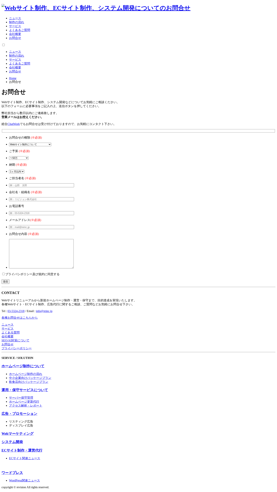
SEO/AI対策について (15, 340)
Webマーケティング (18, 434)
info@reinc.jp (44, 311)
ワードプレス (12, 473)
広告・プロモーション (19, 414)
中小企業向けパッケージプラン (30, 377)
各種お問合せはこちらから (20, 317)
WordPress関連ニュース (24, 480)
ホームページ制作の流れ (25, 373)
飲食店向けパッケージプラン (28, 381)
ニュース (15, 18)
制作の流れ (16, 22)
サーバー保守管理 (21, 397)
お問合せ (15, 38)
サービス (15, 26)
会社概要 (15, 34)
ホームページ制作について (23, 366)
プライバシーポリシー (17, 348)
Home (12, 78)
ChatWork (14, 124)
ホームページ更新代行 (24, 401)
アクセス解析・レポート (25, 405)
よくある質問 (11, 332)
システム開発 (12, 442)
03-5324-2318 (16, 311)
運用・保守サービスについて (25, 390)
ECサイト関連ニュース (24, 458)
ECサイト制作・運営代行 (22, 450)
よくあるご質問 (19, 30)
